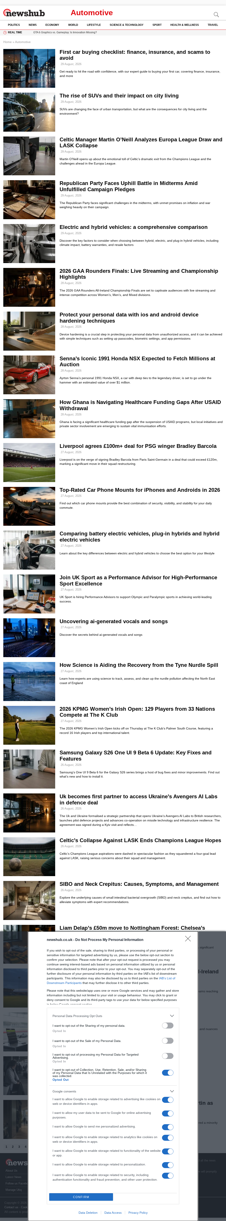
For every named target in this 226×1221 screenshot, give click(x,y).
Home (7, 42)
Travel (213, 24)
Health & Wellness (184, 24)
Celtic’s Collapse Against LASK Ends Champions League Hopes (140, 840)
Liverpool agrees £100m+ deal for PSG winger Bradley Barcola (138, 446)
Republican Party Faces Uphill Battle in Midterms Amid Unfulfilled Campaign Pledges (129, 186)
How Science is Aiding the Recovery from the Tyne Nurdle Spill (139, 665)
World (73, 24)
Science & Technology (126, 24)
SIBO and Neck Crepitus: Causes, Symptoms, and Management (139, 884)
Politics (14, 24)
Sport (157, 24)
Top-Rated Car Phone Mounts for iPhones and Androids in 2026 (140, 490)
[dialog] (113, 1076)
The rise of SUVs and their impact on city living (119, 96)
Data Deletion (88, 1212)
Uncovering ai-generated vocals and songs (114, 621)
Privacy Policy (138, 1212)
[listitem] (113, 1015)
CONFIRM (81, 1197)
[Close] (189, 940)
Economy (52, 24)
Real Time (15, 32)
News (33, 24)
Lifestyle (94, 24)
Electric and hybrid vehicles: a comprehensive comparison (134, 227)
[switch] (167, 1025)
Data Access (113, 1212)
